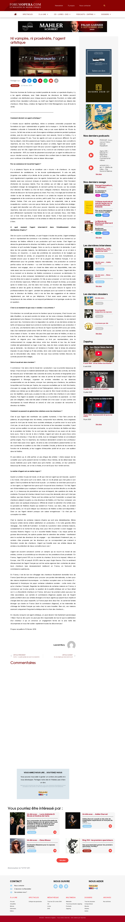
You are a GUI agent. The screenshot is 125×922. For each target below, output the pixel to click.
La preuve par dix (101, 323)
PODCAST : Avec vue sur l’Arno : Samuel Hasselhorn (106, 143)
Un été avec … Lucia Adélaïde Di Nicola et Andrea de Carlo (103, 249)
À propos (71, 6)
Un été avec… (100, 298)
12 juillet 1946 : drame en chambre (95, 389)
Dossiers (105, 14)
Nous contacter (85, 6)
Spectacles (28, 14)
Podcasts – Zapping (84, 14)
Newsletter (59, 6)
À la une (42, 14)
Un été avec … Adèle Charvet (103, 263)
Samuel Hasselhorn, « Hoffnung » (103, 186)
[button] (43, 14)
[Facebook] (56, 886)
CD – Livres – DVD (61, 14)
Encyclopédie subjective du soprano (103, 311)
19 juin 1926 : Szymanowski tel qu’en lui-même (98, 415)
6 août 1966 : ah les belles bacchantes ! (97, 363)
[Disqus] (43, 691)
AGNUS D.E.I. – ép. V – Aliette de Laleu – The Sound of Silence (106, 168)
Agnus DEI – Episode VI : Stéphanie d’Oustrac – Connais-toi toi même (105, 155)
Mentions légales (50, 917)
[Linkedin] (66, 886)
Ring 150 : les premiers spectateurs (97, 840)
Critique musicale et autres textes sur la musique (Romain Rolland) (104, 204)
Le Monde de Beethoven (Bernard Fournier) (104, 223)
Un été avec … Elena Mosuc (102, 275)
